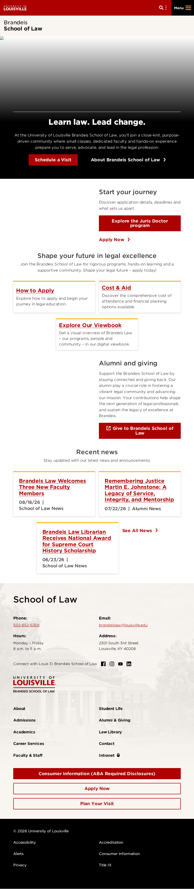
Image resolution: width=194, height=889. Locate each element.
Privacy (19, 865)
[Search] (163, 8)
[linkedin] (129, 664)
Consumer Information (119, 854)
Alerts (18, 854)
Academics (24, 732)
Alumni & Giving (114, 720)
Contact (107, 743)
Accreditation (111, 842)
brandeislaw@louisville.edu (123, 625)
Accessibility (24, 842)
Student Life (111, 708)
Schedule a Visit (53, 159)
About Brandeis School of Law (126, 159)
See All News (138, 530)
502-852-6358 (26, 625)
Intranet (107, 755)
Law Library (110, 732)
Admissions (24, 720)
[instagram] (112, 664)
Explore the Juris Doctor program (140, 223)
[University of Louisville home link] (15, 7)
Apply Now (112, 239)
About (19, 708)
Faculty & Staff (27, 755)
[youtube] (120, 664)
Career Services (28, 743)
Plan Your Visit (97, 803)
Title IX (105, 865)
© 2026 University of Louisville (41, 831)
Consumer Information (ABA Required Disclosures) (97, 773)
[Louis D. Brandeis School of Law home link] (34, 684)
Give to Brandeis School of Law (143, 431)
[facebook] (103, 664)
